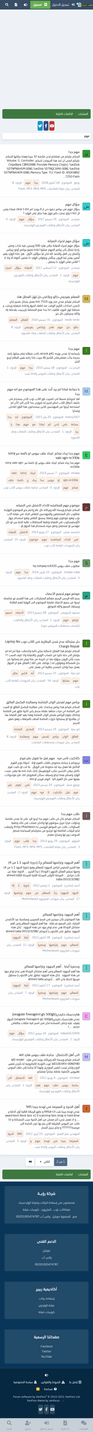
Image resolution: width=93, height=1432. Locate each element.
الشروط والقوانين (50, 1382)
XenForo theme (36, 1400)
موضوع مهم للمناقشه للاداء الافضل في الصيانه (48, 505)
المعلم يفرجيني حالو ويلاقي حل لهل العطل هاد (48, 297)
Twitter (46, 1351)
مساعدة (48, 1389)
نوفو (77, 182)
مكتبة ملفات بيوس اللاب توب (20, 487)
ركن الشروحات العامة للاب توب (62, 545)
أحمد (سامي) (72, 885)
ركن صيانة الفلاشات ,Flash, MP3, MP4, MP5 (44, 188)
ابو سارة (75, 673)
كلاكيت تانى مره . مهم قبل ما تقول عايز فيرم (50, 758)
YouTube (46, 1356)
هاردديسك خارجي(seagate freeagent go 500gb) (46, 1014)
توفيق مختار (73, 785)
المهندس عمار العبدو (68, 1134)
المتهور (76, 841)
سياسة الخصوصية (23, 1382)
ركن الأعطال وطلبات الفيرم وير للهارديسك (47, 225)
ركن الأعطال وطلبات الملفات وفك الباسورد (45, 333)
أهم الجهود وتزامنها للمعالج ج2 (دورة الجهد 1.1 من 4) (44, 862)
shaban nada (72, 572)
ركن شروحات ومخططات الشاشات (50, 742)
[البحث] (6, 5)
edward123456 (70, 1033)
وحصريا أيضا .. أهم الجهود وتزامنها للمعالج (52, 966)
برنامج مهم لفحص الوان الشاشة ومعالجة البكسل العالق (43, 702)
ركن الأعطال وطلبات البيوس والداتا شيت (47, 373)
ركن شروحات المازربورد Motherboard (43, 899)
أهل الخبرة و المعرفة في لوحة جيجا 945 (53, 1107)
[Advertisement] (46, 60)
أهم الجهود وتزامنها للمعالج (61, 914)
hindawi (75, 1078)
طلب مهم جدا (70, 814)
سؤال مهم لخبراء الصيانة (63, 241)
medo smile (72, 319)
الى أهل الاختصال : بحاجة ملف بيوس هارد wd (49, 1055)
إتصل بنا (73, 1382)
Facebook (47, 1346)
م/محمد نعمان (71, 532)
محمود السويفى (70, 612)
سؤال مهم (72, 204)
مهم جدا (74, 152)
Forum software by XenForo (46, 1396)
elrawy (75, 473)
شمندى (75, 219)
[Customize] (25, 5)
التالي (46, 1161)
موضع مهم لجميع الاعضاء (63, 593)
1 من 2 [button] (61, 1161)
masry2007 (72, 417)
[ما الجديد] (16, 5)
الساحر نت (74, 367)
